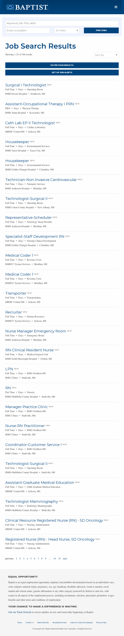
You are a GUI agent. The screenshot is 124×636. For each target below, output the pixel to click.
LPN (9, 369)
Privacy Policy (101, 622)
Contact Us (30, 622)
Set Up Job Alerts (62, 72)
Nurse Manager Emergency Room (35, 331)
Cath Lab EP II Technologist (30, 123)
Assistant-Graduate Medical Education (39, 482)
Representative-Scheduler (28, 217)
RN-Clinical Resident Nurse (29, 350)
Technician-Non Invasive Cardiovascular (41, 179)
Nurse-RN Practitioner (25, 426)
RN (8, 388)
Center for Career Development (81, 622)
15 (59, 558)
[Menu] (116, 7)
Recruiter (13, 312)
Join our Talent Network (19, 612)
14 (54, 558)
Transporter (15, 293)
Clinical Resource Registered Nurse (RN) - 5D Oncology (54, 520)
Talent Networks (43, 622)
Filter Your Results (62, 65)
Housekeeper (17, 142)
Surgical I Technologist (25, 85)
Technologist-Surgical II (26, 198)
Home (20, 622)
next (65, 558)
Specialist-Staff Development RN (34, 236)
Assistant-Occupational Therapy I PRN (39, 104)
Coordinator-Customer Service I (33, 444)
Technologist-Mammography (31, 501)
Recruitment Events (60, 622)
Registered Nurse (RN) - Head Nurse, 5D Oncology (50, 539)
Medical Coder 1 (19, 255)
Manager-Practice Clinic (26, 407)
